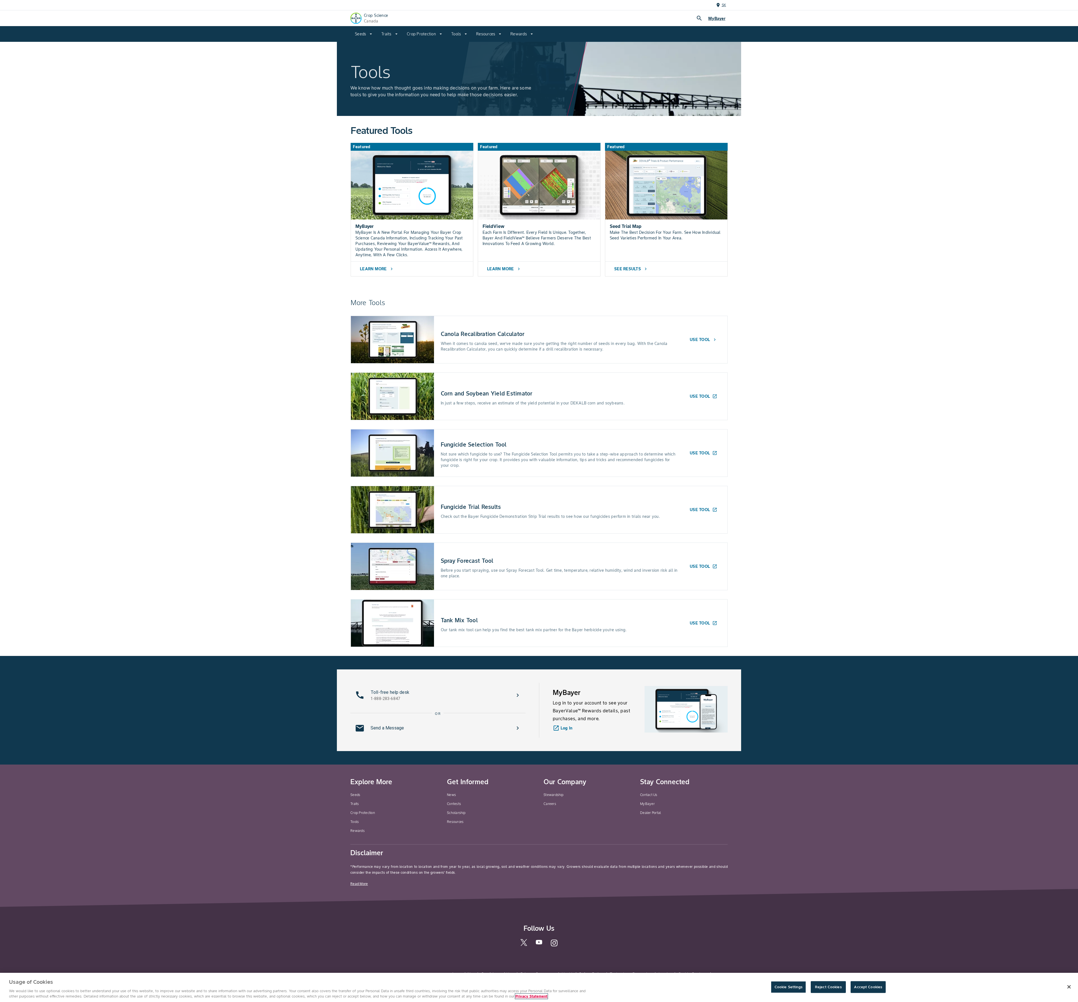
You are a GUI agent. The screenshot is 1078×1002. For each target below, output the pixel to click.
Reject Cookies (828, 987)
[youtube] (539, 944)
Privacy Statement (531, 996)
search (699, 18)
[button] (438, 695)
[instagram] (554, 945)
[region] (539, 987)
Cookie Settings (788, 987)
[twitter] (523, 944)
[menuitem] (363, 34)
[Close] (1069, 987)
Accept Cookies (868, 987)
